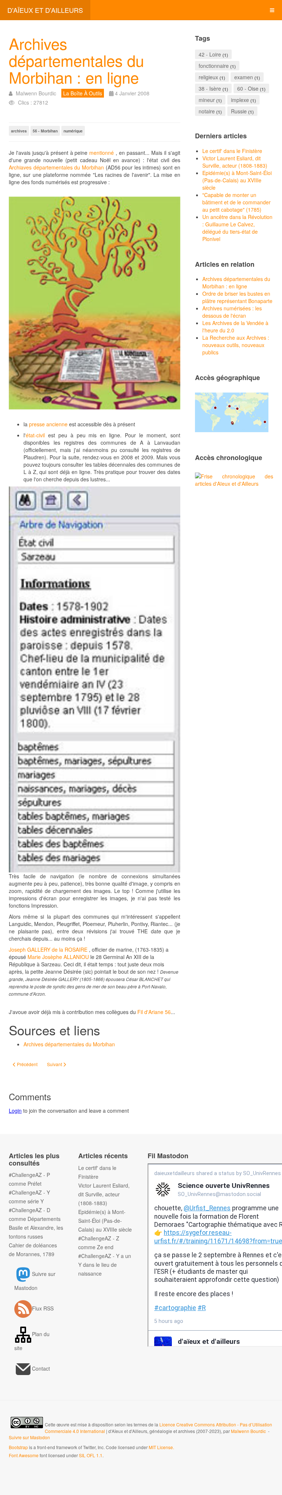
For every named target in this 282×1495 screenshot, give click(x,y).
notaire (207, 111)
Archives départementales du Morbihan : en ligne (76, 60)
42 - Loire (210, 54)
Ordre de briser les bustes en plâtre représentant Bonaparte (237, 297)
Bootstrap (18, 1447)
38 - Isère (210, 88)
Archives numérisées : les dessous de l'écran (232, 312)
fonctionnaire (214, 65)
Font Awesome (24, 1455)
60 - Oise (247, 88)
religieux (208, 77)
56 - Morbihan (45, 131)
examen (243, 77)
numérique (73, 131)
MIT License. (161, 1447)
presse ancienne (48, 424)
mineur (207, 99)
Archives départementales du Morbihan (69, 1044)
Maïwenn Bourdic (248, 1431)
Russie (239, 111)
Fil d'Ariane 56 (154, 1011)
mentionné (101, 152)
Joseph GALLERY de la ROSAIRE (48, 949)
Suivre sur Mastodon (29, 1437)
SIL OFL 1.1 (90, 1455)
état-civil (35, 435)
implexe (240, 99)
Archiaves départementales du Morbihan (56, 167)
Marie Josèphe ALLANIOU (58, 956)
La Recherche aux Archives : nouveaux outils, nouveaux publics (235, 345)
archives (19, 131)
